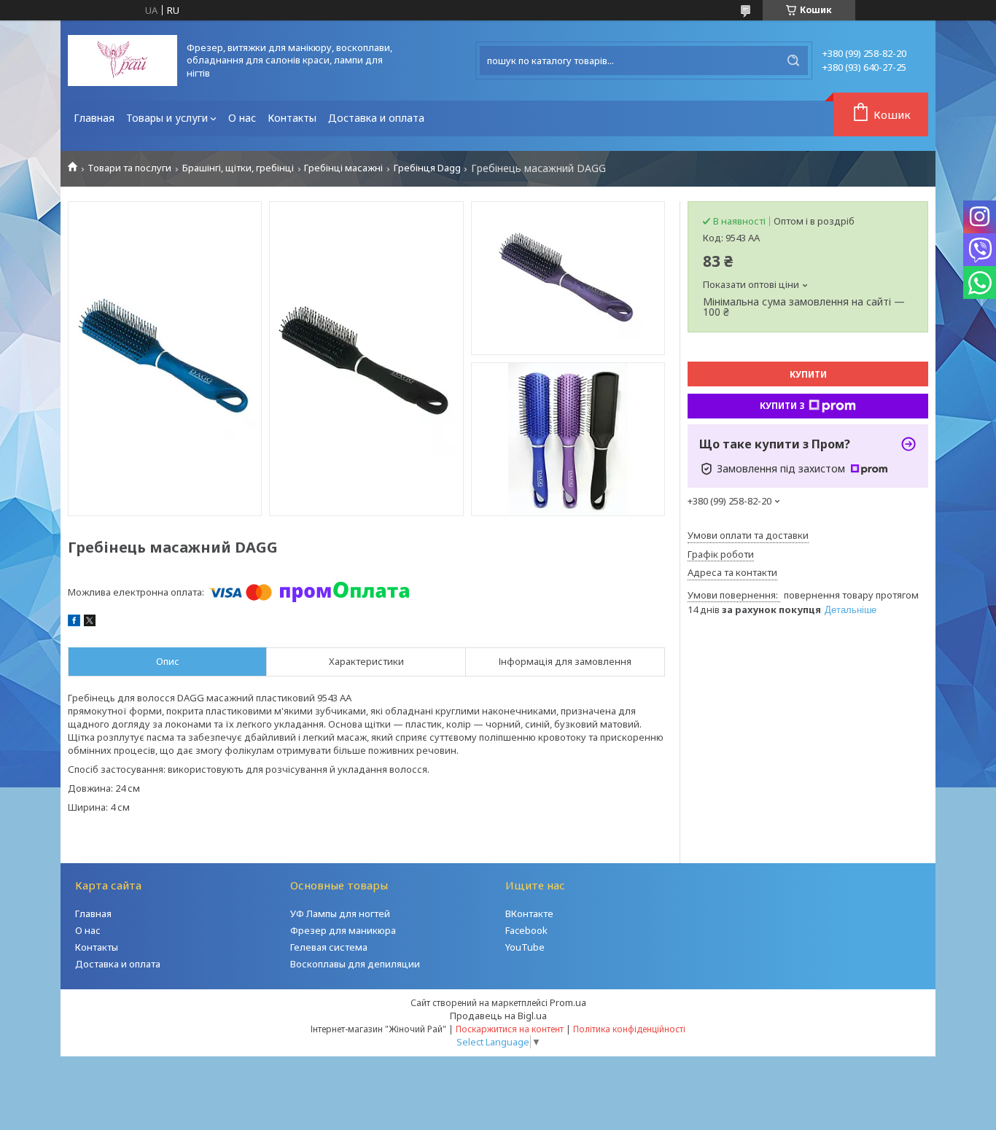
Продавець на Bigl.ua (498, 1015)
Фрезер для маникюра (343, 930)
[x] (90, 622)
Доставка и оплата (376, 118)
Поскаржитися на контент (510, 1029)
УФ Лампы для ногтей (340, 913)
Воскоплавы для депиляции (355, 963)
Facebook (526, 930)
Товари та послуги (129, 168)
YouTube (525, 947)
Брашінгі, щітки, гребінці (238, 168)
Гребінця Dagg (427, 168)
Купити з (782, 406)
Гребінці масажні (343, 168)
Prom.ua (568, 1002)
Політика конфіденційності (629, 1029)
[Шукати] (793, 60)
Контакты (292, 118)
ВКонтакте (529, 913)
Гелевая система (328, 947)
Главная (94, 118)
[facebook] (74, 622)
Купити (808, 374)
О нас (242, 118)
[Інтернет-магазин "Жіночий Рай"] (122, 60)
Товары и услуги (167, 118)
